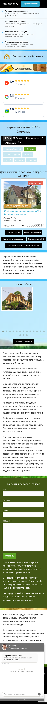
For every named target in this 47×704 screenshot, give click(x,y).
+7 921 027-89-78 (9, 4)
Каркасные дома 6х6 (36, 239)
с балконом (30, 149)
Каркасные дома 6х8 (14, 245)
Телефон (6, 500)
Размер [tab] (19, 138)
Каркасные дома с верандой (13, 239)
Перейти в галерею (23, 341)
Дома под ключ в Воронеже (28, 56)
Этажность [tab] (33, 138)
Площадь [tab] (11, 143)
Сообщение (7, 521)
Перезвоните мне (30, 4)
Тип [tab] (9, 138)
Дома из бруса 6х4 (13, 232)
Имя (4, 489)
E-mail (5, 510)
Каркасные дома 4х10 (32, 232)
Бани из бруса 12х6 (33, 245)
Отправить (9, 556)
